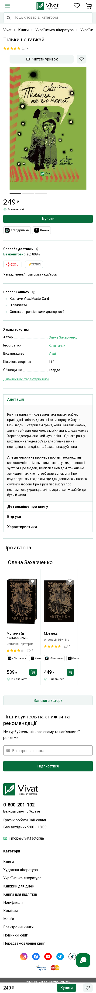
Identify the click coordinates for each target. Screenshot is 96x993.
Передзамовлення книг (24, 943)
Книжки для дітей (18, 886)
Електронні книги (18, 927)
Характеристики (22, 527)
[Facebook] (36, 956)
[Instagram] (23, 956)
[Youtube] (48, 956)
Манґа (8, 919)
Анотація (15, 399)
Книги (8, 861)
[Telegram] (60, 956)
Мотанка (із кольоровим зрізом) (16, 636)
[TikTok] (72, 956)
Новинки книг (15, 935)
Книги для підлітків (20, 894)
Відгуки (14, 516)
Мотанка (51, 633)
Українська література (22, 878)
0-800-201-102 (18, 805)
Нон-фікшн (13, 902)
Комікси (10, 910)
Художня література (20, 870)
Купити (48, 219)
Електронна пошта (28, 750)
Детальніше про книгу (27, 506)
